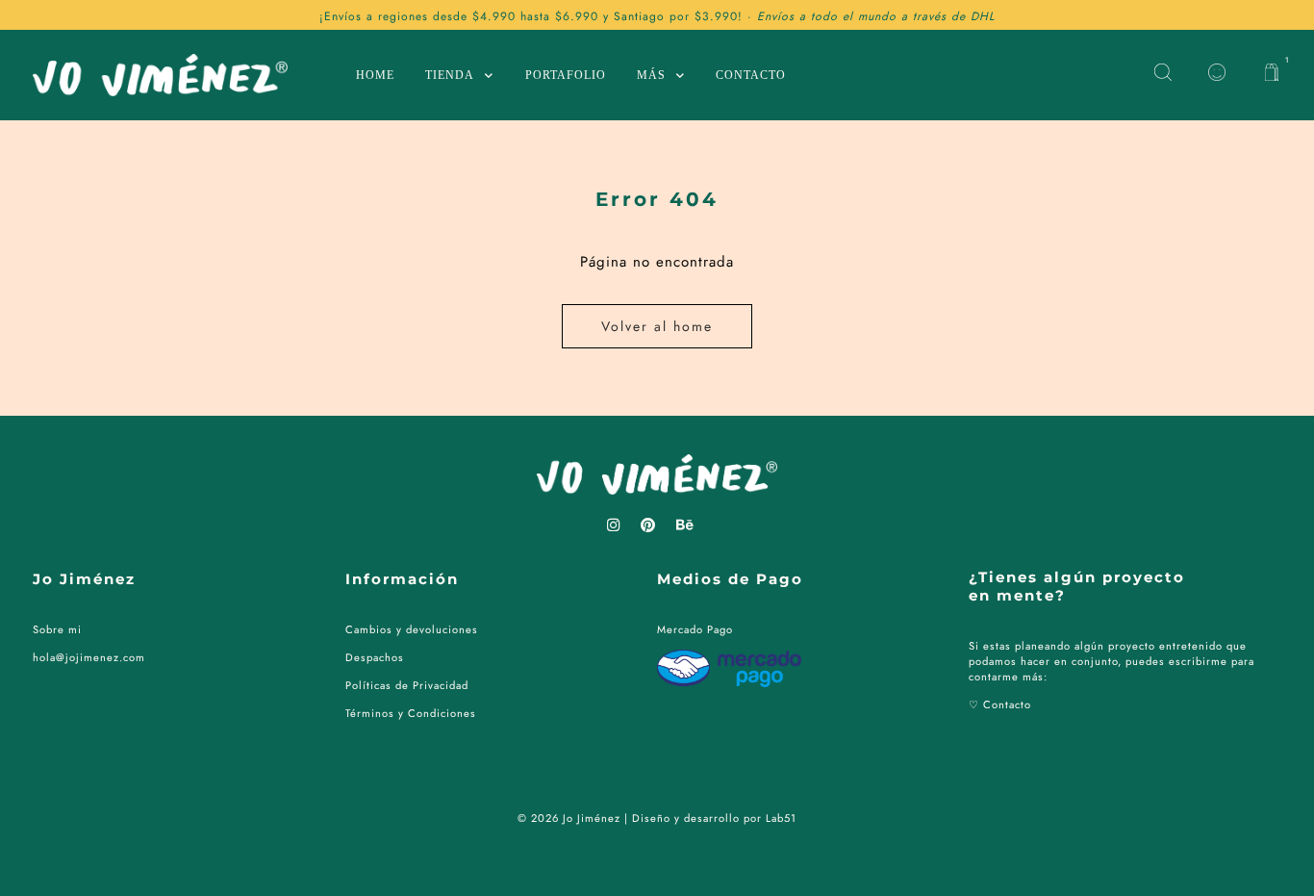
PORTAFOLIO (565, 75)
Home (375, 75)
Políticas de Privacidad (406, 685)
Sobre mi (57, 629)
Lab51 (781, 818)
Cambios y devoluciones (411, 629)
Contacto (751, 75)
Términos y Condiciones (410, 713)
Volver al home (657, 326)
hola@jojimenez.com (89, 657)
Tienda (449, 75)
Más (651, 75)
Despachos (374, 657)
